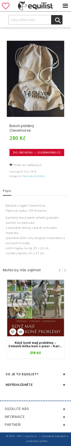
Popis (7, 191)
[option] (35, 79)
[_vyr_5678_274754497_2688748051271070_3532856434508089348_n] (35, 79)
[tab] (7, 191)
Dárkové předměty (34, 176)
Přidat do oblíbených (27, 165)
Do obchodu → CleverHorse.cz (36, 152)
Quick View (20, 332)
